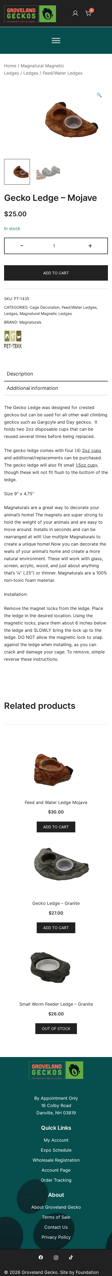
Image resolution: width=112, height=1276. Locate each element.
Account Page (56, 1170)
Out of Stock (56, 1028)
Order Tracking (56, 1180)
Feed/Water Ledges (62, 73)
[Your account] (75, 13)
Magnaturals (30, 322)
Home (10, 65)
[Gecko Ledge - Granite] (56, 868)
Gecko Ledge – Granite (56, 903)
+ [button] (90, 245)
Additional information (32, 388)
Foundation (87, 1272)
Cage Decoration (45, 307)
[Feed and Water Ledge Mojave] (56, 767)
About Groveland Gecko (56, 1207)
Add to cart (56, 273)
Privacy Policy (56, 1237)
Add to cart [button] (56, 827)
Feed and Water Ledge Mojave (56, 802)
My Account (56, 1140)
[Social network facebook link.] (41, 1257)
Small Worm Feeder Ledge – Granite (56, 1004)
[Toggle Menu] (56, 40)
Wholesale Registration (56, 1160)
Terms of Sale (56, 1217)
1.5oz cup (85, 465)
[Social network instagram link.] (56, 1257)
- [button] (22, 245)
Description (20, 374)
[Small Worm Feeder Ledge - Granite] (56, 969)
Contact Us (56, 1227)
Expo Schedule (56, 1150)
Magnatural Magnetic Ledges (46, 313)
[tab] (56, 374)
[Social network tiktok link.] (71, 1257)
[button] (99, 95)
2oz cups (91, 450)
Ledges (30, 73)
